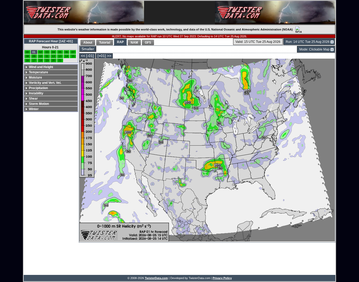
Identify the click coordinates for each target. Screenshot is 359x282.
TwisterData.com (156, 278)
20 (53, 60)
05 (59, 52)
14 (66, 56)
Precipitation (38, 88)
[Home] (84, 12)
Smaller (87, 49)
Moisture (35, 77)
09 (33, 56)
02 (40, 52)
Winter (34, 109)
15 (73, 56)
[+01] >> (104, 56)
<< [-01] (87, 56)
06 (66, 52)
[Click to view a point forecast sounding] (207, 150)
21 (59, 60)
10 (40, 56)
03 (47, 52)
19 (47, 60)
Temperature (38, 72)
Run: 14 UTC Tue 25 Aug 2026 (308, 42)
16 (27, 60)
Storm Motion (39, 104)
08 (27, 56)
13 (59, 56)
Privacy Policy (222, 278)
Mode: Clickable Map (314, 49)
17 (33, 60)
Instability (36, 93)
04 (53, 52)
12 (53, 56)
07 (73, 52)
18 (40, 60)
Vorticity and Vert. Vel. (45, 83)
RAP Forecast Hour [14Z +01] (51, 41)
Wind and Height (41, 67)
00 (27, 52)
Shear (33, 98)
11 (46, 56)
